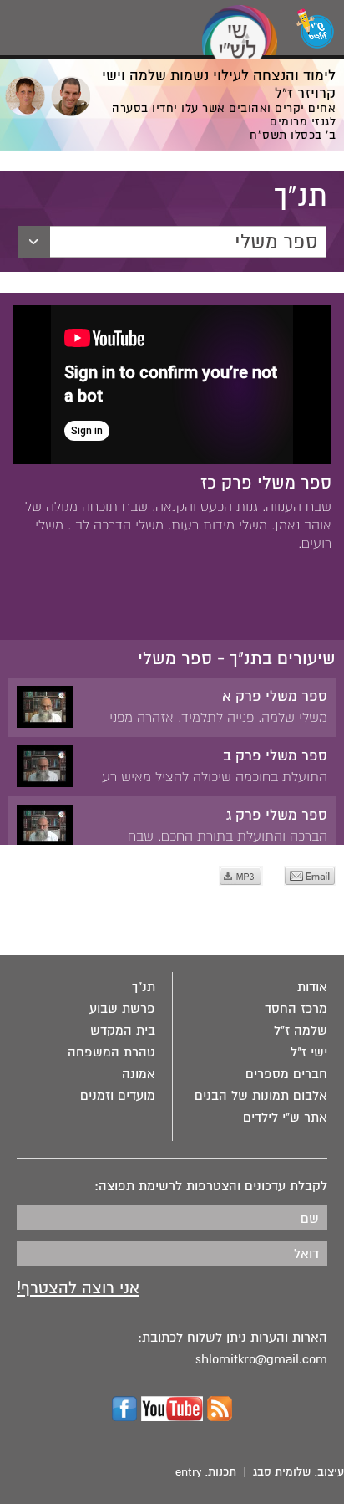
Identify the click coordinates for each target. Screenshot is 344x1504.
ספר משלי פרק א (274, 696)
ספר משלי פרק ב (275, 756)
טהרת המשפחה (111, 1052)
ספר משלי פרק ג (276, 815)
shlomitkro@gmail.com (261, 1359)
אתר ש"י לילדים (285, 1117)
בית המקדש (122, 1030)
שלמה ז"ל (300, 1030)
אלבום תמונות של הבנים (261, 1095)
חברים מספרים (286, 1074)
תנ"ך (143, 987)
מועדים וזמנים (117, 1095)
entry (188, 1472)
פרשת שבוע (122, 1008)
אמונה (138, 1074)
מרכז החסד (296, 1008)
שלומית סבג (282, 1472)
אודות (312, 987)
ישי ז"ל (309, 1052)
